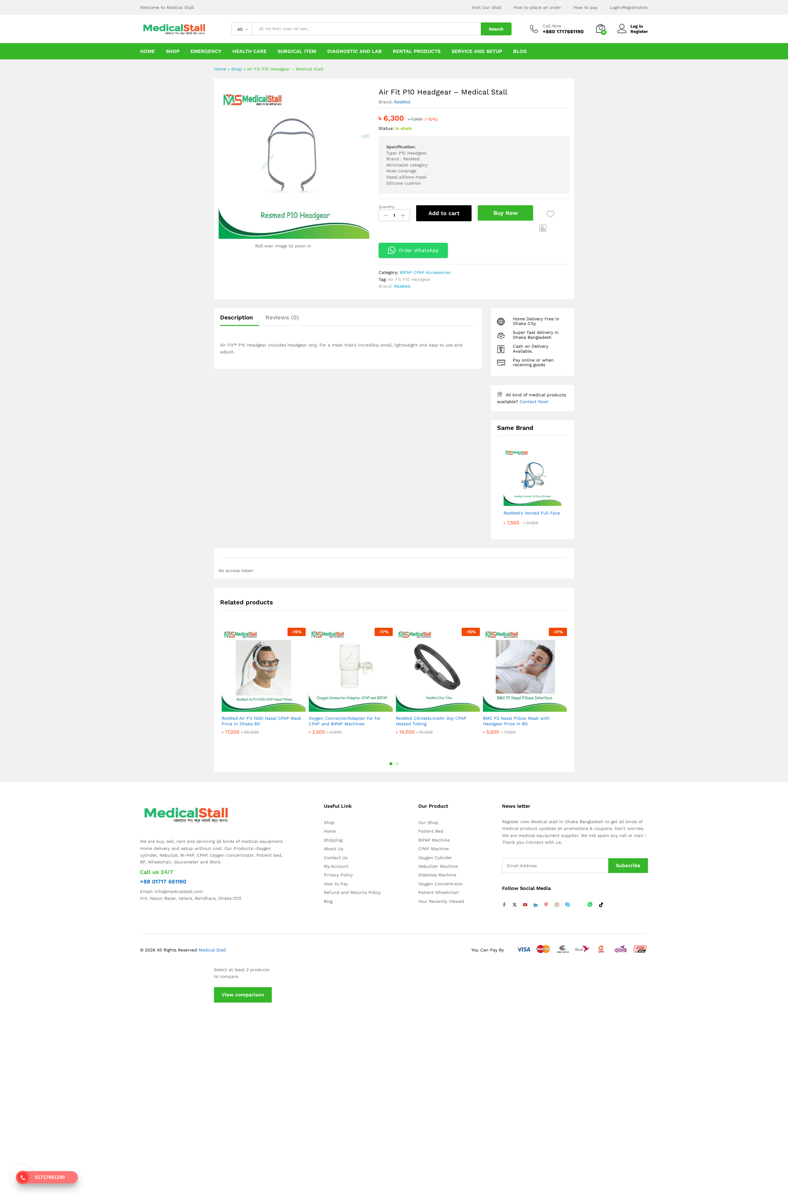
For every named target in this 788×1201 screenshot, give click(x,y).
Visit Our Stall (486, 7)
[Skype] (567, 905)
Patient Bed (430, 831)
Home (147, 51)
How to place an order (537, 7)
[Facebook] (504, 905)
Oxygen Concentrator (440, 883)
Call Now (552, 25)
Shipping (333, 840)
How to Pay (336, 883)
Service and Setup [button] (477, 51)
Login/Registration (629, 7)
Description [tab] (236, 317)
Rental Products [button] (416, 51)
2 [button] (397, 763)
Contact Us (336, 857)
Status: (386, 128)
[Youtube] (525, 905)
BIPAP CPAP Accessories (425, 272)
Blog (520, 51)
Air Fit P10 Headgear (409, 279)
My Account (336, 866)
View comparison (243, 995)
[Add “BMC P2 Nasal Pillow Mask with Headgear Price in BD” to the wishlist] (523, 705)
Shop (172, 51)
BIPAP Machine (434, 840)
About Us (333, 848)
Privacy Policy (338, 874)
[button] (543, 228)
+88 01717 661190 (163, 881)
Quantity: (387, 207)
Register (639, 31)
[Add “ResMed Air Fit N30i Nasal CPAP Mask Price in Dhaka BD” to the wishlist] (262, 705)
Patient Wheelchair (438, 892)
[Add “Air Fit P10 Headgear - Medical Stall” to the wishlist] (550, 214)
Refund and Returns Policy (352, 892)
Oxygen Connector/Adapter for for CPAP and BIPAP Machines (345, 721)
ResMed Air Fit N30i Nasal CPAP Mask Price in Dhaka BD (261, 721)
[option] (263, 692)
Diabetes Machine (437, 874)
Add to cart (444, 213)
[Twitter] (514, 905)
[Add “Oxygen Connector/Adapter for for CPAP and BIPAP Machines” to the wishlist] (349, 705)
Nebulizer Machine (438, 866)
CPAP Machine (433, 848)
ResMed (402, 101)
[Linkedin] (535, 905)
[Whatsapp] (590, 904)
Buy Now (505, 213)
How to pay (585, 7)
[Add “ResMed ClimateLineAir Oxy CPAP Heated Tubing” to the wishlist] (436, 705)
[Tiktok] (601, 905)
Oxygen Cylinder (435, 857)
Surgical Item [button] (297, 51)
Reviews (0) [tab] (282, 317)
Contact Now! (534, 401)
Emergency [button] (206, 51)
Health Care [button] (249, 51)
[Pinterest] (546, 905)
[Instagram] (556, 905)
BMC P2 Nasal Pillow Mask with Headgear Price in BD (516, 721)
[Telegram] (579, 904)
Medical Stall (211, 949)
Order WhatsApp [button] (419, 250)
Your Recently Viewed (441, 901)
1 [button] (390, 763)
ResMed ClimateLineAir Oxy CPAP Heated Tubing (431, 721)
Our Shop (428, 822)
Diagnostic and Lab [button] (354, 51)
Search (496, 28)
